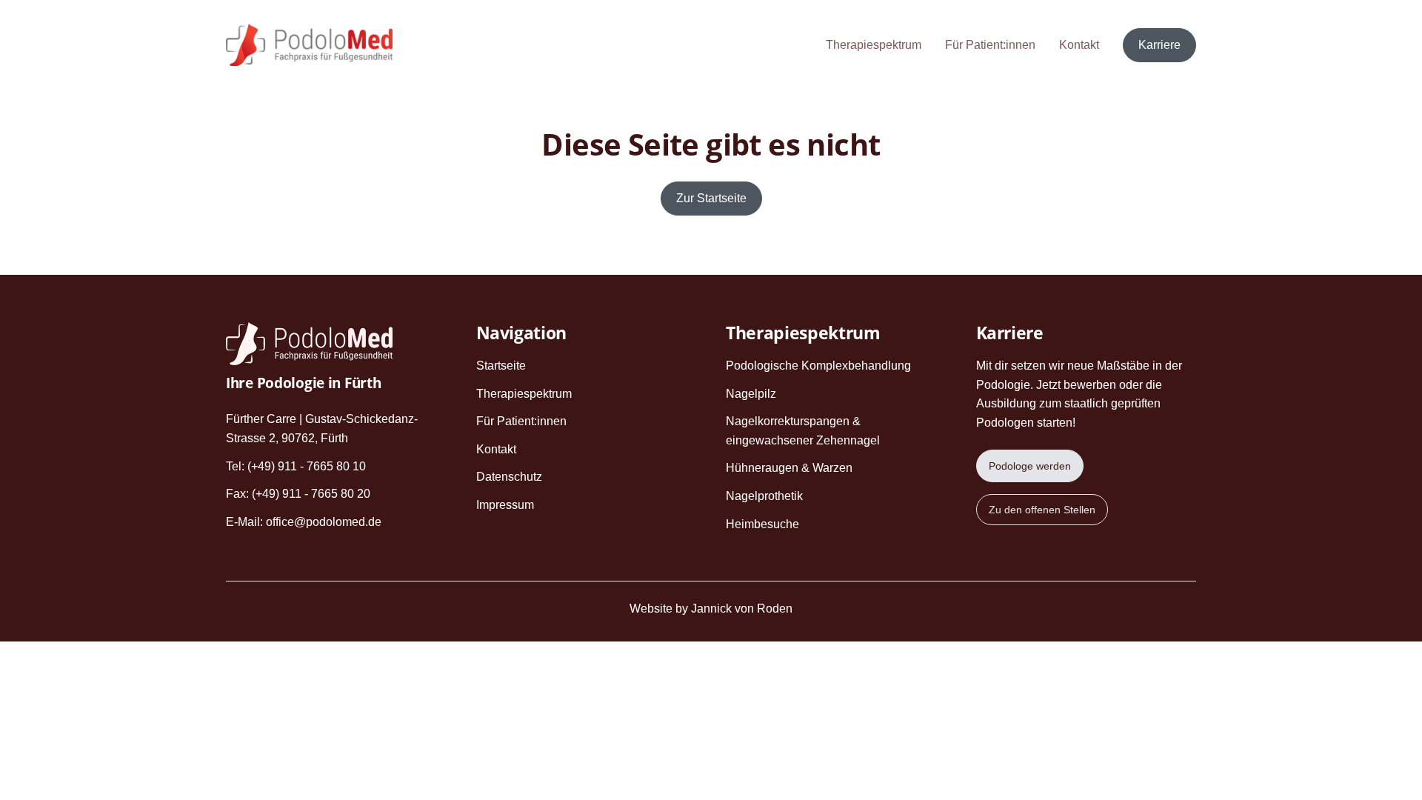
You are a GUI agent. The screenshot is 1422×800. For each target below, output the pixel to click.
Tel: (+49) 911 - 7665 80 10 (296, 466)
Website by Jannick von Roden (711, 608)
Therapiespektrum (873, 45)
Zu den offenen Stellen (1042, 510)
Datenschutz (509, 476)
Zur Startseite (711, 198)
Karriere (1159, 45)
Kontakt (1079, 45)
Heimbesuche (762, 524)
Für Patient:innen (990, 45)
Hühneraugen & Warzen (789, 467)
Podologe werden (1030, 466)
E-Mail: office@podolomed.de (303, 522)
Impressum (505, 505)
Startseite (501, 365)
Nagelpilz (751, 393)
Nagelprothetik (764, 496)
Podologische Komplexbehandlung (818, 365)
